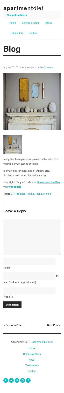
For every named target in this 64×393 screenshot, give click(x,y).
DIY (13, 193)
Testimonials (16, 33)
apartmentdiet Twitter (11, 380)
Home (12, 22)
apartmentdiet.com (42, 341)
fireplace (20, 193)
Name (7, 267)
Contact (33, 33)
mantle (30, 193)
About (48, 22)
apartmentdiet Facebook (28, 380)
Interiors (32, 67)
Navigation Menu (17, 15)
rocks (39, 193)
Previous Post (12, 325)
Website (8, 296)
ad (24, 67)
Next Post (54, 325)
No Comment (46, 67)
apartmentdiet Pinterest (17, 380)
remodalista (14, 186)
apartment (23, 8)
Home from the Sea (48, 182)
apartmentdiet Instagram (22, 380)
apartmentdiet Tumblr (5, 380)
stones (47, 193)
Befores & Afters (30, 22)
